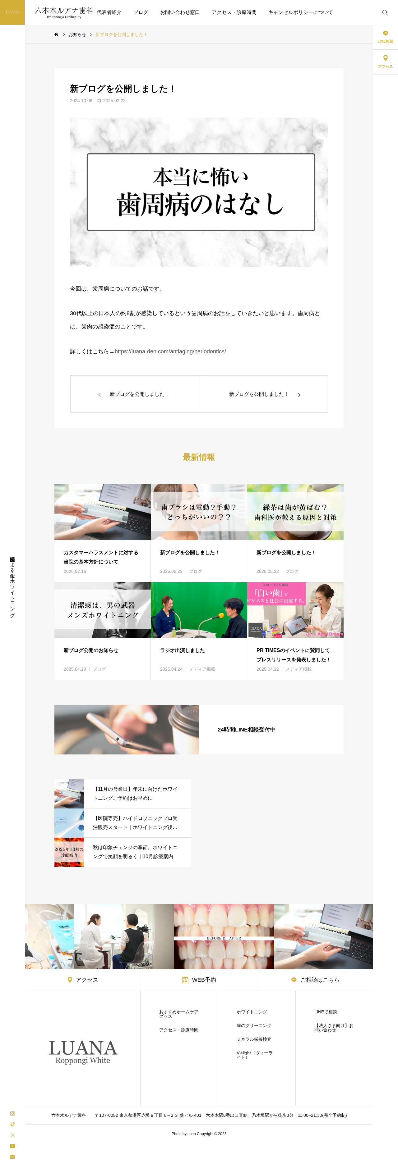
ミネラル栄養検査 (254, 1039)
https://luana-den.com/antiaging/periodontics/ (170, 351)
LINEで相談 (325, 1012)
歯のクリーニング (254, 1025)
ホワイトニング (252, 1012)
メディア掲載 (202, 669)
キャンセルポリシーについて (300, 12)
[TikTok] (12, 1123)
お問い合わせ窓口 (180, 12)
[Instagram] (12, 1112)
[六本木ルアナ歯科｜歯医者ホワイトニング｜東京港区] (51, 12)
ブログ (140, 12)
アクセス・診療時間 (234, 12)
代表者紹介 (109, 12)
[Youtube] (12, 1145)
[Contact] (12, 1156)
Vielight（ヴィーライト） (255, 1055)
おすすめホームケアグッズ (178, 1014)
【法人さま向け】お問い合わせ (334, 1027)
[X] (12, 1134)
